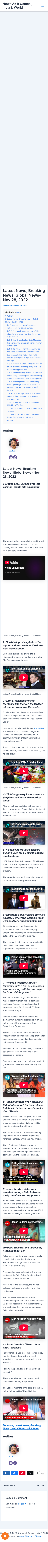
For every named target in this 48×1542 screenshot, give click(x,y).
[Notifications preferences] (5, 1536)
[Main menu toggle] (42, 6)
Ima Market (39, 728)
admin (12, 450)
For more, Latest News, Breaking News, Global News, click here (22, 1427)
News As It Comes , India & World (17, 5)
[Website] (15, 457)
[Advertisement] (24, 44)
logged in (22, 1504)
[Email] (11, 457)
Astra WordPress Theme (30, 1536)
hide (18, 312)
